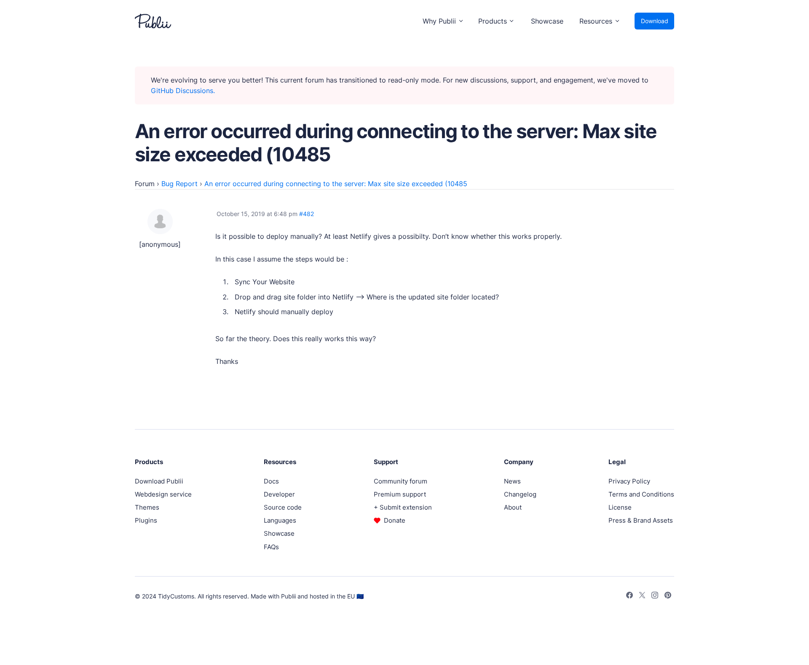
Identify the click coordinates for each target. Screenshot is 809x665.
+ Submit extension (403, 507)
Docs (271, 481)
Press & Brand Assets (640, 520)
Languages (280, 520)
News (512, 481)
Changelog (520, 494)
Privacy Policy (629, 481)
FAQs (271, 547)
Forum (145, 183)
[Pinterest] (667, 596)
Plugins (146, 520)
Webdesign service (163, 494)
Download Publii (159, 481)
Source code (283, 507)
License (620, 507)
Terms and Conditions (641, 494)
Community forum (400, 481)
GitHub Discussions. (183, 90)
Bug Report (179, 183)
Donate (394, 520)
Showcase (547, 21)
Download (654, 20)
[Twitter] (642, 596)
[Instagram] (654, 596)
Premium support (400, 494)
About (513, 507)
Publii (288, 596)
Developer (279, 494)
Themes (147, 507)
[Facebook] (629, 596)
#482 (306, 213)
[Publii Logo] (153, 21)
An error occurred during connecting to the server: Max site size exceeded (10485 (335, 183)
